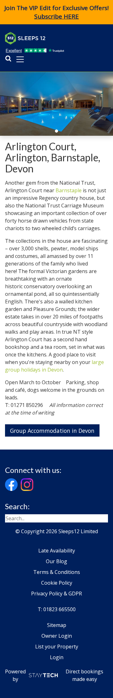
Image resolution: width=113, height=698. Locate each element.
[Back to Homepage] (52, 38)
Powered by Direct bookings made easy (54, 675)
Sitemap (56, 625)
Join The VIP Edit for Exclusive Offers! (56, 12)
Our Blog (56, 561)
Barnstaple (69, 190)
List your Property (56, 646)
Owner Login (56, 635)
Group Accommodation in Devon (52, 430)
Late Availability (56, 550)
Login (56, 657)
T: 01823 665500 (57, 609)
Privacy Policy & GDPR (56, 593)
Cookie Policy (56, 582)
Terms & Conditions (56, 572)
